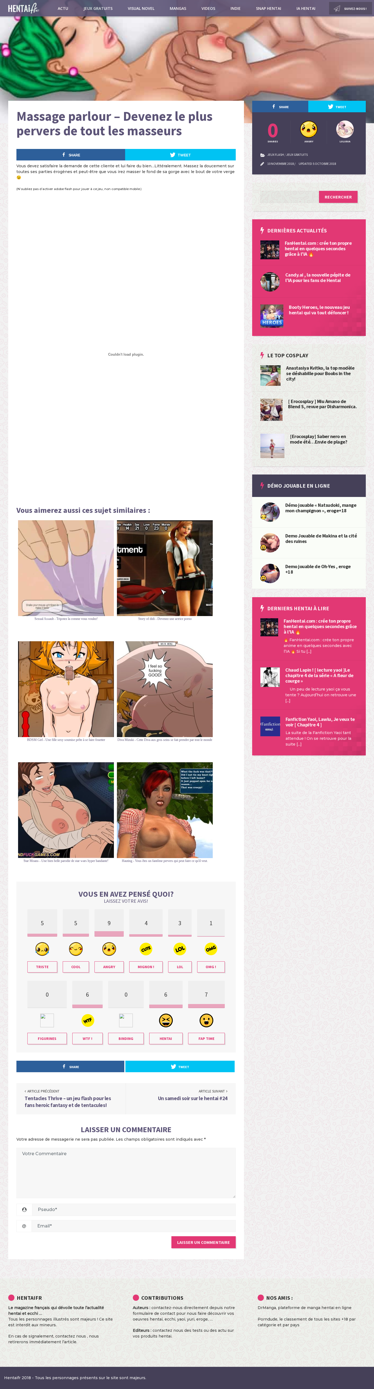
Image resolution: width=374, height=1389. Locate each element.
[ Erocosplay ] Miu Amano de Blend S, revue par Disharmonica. (322, 404)
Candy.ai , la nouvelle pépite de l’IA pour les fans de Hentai (317, 277)
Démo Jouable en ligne (298, 485)
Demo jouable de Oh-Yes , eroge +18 (318, 569)
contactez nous (70, 1336)
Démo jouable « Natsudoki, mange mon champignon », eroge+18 (320, 508)
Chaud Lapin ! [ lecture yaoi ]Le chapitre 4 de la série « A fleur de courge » (319, 675)
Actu (63, 8)
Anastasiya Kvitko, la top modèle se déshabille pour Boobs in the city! (320, 373)
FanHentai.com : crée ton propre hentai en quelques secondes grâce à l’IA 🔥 (318, 248)
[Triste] (263, 516)
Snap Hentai (268, 8)
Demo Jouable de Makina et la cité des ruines (321, 538)
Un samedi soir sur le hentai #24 (192, 1098)
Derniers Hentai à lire (298, 608)
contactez (162, 1330)
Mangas (178, 8)
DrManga (267, 1307)
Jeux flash (275, 155)
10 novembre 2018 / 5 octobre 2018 (301, 164)
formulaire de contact (154, 1313)
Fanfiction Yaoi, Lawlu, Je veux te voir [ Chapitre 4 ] (320, 722)
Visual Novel (141, 8)
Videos (208, 8)
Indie (236, 8)
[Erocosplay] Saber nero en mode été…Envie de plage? (318, 439)
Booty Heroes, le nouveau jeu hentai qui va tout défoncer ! (319, 310)
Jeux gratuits (98, 8)
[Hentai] (263, 547)
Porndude (267, 1319)
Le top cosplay (287, 355)
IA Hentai (306, 8)
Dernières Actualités (297, 230)
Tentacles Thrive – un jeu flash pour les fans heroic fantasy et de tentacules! (68, 1102)
